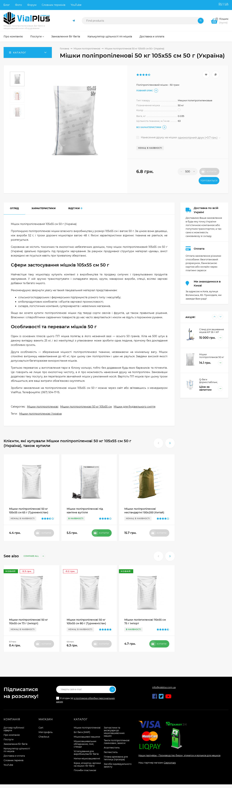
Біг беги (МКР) (82, 732)
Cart (41, 727)
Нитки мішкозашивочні (87, 758)
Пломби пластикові (85, 770)
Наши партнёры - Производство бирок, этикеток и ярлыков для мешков (179, 755)
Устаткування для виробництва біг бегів (86, 752)
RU (220, 4)
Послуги (8, 739)
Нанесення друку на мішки (158, 137)
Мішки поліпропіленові (87, 48)
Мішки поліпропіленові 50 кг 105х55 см (86, 406)
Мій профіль (46, 732)
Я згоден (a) (85, 700)
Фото (18, 5)
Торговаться (209, 180)
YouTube (76, 5)
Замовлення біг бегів (15, 744)
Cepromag (170, 762)
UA (226, 4)
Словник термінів (53, 5)
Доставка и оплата (14, 755)
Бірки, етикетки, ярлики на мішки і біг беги (87, 764)
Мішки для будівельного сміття (134, 406)
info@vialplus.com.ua (164, 687)
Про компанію (12, 735)
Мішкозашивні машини (87, 736)
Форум (31, 5)
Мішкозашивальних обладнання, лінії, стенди (85, 744)
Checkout (44, 736)
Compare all (31, 556)
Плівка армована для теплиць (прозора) (116, 758)
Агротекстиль (112, 747)
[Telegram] (73, 21)
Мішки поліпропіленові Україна (40, 413)
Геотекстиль (111, 752)
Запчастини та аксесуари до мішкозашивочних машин (114, 731)
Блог (6, 5)
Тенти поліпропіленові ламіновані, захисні (116, 741)
